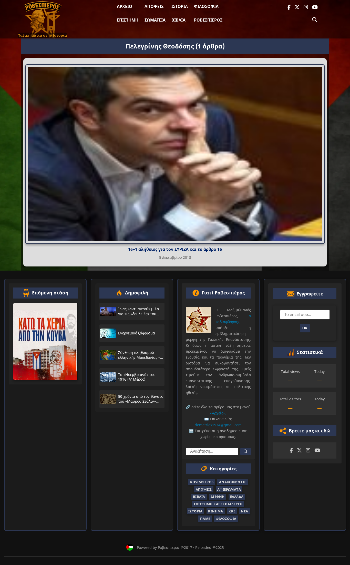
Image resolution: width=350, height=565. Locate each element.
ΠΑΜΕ (205, 518)
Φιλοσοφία (206, 6)
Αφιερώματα (229, 489)
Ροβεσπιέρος (208, 20)
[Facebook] (289, 7)
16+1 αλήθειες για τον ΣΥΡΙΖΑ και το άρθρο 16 (175, 249)
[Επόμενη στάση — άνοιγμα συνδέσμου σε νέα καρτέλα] (45, 342)
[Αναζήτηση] (314, 20)
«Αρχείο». (218, 412)
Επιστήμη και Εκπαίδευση (218, 504)
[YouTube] (315, 7)
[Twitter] (297, 7)
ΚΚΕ (232, 511)
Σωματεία (155, 20)
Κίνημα (215, 511)
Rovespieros (201, 482)
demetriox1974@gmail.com (218, 424)
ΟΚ (304, 328)
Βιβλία (178, 20)
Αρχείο (124, 6)
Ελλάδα (236, 496)
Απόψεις (154, 6)
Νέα (244, 511)
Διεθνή (217, 496)
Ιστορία (179, 6)
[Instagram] (306, 7)
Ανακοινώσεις (232, 482)
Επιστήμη (127, 20)
